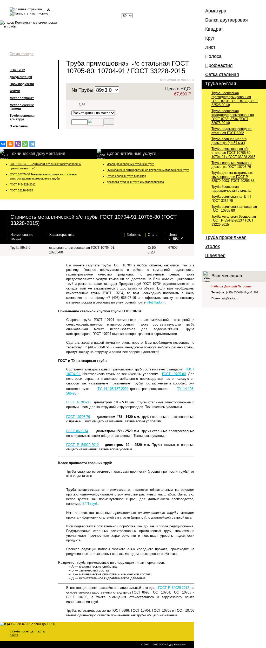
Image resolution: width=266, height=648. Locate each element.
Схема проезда (22, 54)
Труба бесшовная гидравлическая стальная (231, 188)
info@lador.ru (156, 302)
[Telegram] (32, 144)
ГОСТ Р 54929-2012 (23, 184)
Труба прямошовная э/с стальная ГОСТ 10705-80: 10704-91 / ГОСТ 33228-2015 (233, 153)
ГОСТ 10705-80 (174, 374)
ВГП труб (89, 504)
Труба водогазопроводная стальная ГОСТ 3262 (231, 131)
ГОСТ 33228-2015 (21, 190)
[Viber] (18, 144)
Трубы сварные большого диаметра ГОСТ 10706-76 (231, 165)
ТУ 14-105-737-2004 (112, 389)
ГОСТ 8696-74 (77, 431)
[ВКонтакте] (3, 144)
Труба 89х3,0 (20, 248)
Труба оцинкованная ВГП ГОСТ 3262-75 (231, 198)
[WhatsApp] (25, 144)
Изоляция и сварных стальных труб (130, 164)
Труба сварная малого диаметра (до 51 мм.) (229, 141)
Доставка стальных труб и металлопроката (135, 181)
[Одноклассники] (10, 144)
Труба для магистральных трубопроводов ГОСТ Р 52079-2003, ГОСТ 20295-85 (232, 177)
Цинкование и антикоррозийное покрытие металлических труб (148, 169)
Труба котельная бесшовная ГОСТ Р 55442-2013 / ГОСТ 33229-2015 (233, 220)
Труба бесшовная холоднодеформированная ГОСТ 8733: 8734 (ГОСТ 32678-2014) (232, 117)
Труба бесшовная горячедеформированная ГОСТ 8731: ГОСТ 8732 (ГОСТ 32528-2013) (234, 99)
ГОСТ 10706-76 (78, 417)
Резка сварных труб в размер (126, 175)
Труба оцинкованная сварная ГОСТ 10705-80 (234, 208)
